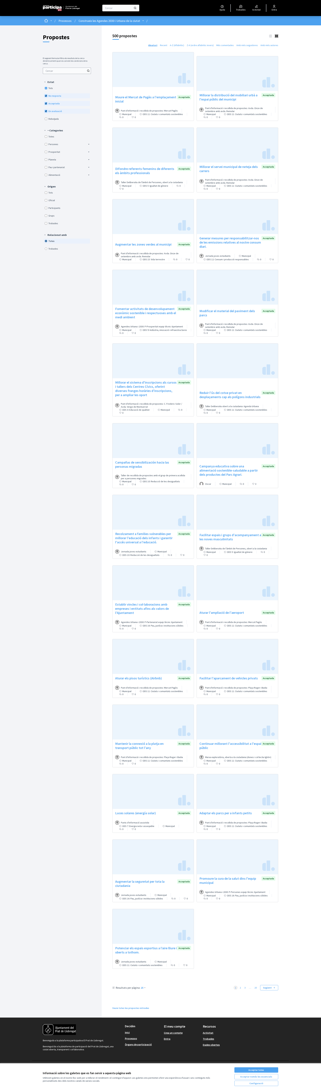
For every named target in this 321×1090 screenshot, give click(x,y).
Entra (167, 1038)
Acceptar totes (256, 1069)
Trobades (208, 1038)
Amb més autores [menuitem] (269, 45)
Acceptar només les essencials (256, 1076)
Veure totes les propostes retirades (130, 1008)
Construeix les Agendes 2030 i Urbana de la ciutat (109, 21)
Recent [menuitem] (163, 45)
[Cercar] (135, 8)
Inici (127, 1032)
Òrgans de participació (138, 1044)
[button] (49, 82)
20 (255, 987)
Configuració (256, 1083)
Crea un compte (173, 1032)
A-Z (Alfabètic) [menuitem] (177, 45)
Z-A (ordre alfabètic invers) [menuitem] (200, 45)
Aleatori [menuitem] (152, 45)
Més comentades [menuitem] (225, 45)
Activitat (208, 1032)
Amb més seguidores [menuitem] (247, 45)
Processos (65, 21)
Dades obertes (211, 1044)
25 (142, 987)
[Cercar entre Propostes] (88, 71)
